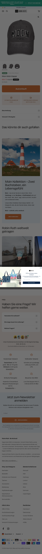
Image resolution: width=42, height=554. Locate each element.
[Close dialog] (41, 268)
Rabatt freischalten (31, 282)
